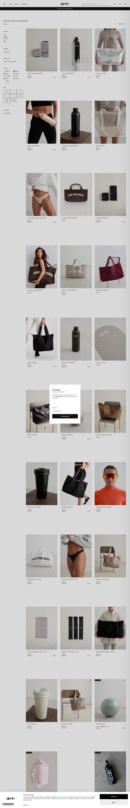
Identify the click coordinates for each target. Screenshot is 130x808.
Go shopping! (65, 416)
